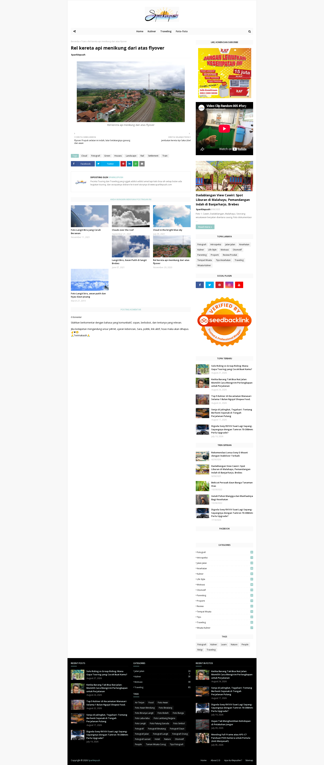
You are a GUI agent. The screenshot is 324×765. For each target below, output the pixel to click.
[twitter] (210, 285)
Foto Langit (140, 723)
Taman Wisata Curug (156, 744)
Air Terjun (139, 702)
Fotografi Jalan (142, 733)
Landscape (131, 155)
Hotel (157, 739)
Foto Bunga (178, 713)
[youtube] (239, 285)
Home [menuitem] (139, 31)
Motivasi (225, 249)
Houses (118, 155)
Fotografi (95, 155)
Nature (234, 644)
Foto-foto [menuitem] (182, 31)
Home (204, 760)
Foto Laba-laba (142, 718)
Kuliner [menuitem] (152, 31)
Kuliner (200, 249)
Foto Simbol (179, 723)
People (245, 644)
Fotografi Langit (160, 733)
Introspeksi (215, 244)
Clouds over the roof (123, 229)
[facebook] (200, 285)
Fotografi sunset (143, 739)
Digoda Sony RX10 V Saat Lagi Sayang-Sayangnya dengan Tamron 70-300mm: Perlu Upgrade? (232, 429)
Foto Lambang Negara (164, 718)
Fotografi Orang (180, 733)
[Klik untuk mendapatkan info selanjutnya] (224, 97)
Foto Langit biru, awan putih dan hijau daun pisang (88, 295)
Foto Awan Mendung (145, 707)
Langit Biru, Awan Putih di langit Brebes (129, 262)
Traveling (239, 260)
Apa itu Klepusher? (233, 760)
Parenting (202, 254)
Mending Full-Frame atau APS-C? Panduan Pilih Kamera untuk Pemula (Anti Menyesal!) (230, 738)
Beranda (75, 41)
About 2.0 (215, 760)
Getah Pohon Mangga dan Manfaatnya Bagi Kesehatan (232, 497)
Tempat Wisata (204, 260)
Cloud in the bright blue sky (167, 229)
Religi (199, 649)
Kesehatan (244, 244)
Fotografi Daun (177, 728)
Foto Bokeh (163, 713)
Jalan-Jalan (230, 244)
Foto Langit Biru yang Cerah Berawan (86, 231)
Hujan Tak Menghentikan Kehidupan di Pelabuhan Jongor (231, 722)
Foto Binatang (165, 707)
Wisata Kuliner (204, 265)
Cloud (84, 155)
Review (225, 606)
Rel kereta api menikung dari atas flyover (171, 262)
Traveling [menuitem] (165, 31)
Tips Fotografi (176, 744)
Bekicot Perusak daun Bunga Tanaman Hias (232, 484)
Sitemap (249, 760)
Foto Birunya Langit (144, 713)
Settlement (153, 155)
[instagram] (229, 285)
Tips (225, 617)
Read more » (205, 226)
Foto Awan (163, 702)
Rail (142, 155)
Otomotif (237, 249)
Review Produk (230, 254)
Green (107, 155)
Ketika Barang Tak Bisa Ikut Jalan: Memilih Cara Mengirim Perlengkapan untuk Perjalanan (231, 382)
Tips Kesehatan (223, 260)
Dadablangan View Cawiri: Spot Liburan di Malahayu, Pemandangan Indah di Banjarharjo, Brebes (223, 199)
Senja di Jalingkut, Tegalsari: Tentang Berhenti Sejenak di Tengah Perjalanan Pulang (231, 413)
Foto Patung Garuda (159, 723)
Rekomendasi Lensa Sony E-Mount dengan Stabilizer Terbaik (229, 454)
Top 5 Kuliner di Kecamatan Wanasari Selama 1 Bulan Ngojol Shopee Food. (231, 397)
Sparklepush (78, 54)
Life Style (212, 249)
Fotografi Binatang (157, 728)
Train (83, 41)
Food (151, 702)
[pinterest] (219, 285)
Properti (215, 254)
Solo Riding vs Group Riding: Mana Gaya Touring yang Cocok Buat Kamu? (231, 367)
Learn (224, 644)
